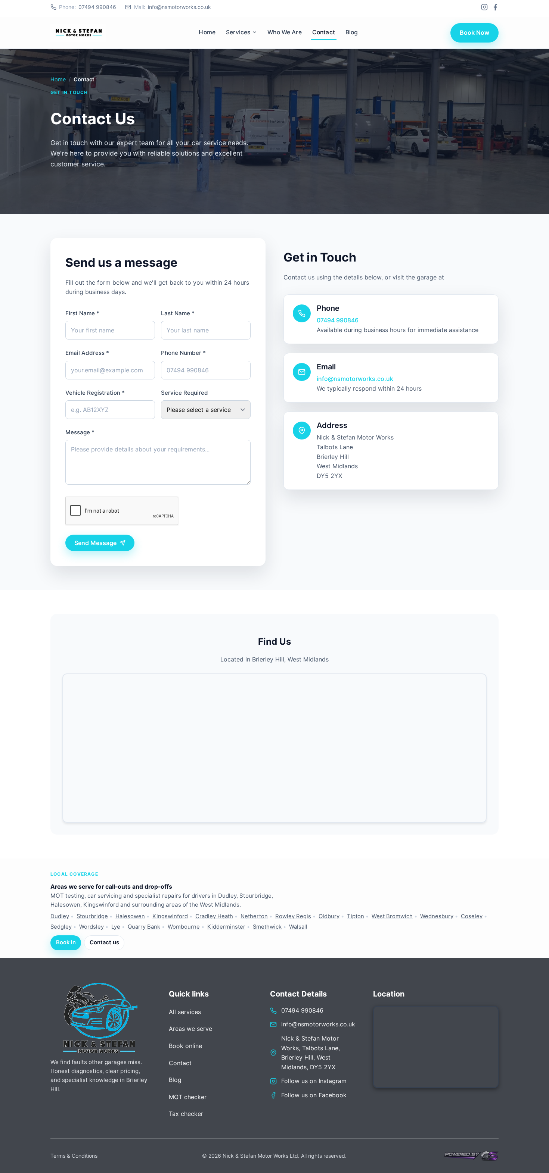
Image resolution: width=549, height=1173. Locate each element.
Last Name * (178, 313)
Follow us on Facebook (314, 1095)
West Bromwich (392, 916)
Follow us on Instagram (314, 1081)
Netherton (254, 916)
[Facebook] (495, 7)
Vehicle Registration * (95, 392)
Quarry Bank (144, 926)
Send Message (95, 543)
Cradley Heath (214, 916)
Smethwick (267, 926)
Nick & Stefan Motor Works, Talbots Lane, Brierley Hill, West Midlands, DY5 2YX (310, 1053)
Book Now (474, 32)
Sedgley (61, 926)
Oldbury (329, 916)
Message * (79, 432)
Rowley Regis (293, 916)
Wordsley (91, 926)
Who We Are (284, 32)
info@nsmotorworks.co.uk (172, 7)
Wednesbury (436, 916)
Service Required (184, 392)
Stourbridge (92, 916)
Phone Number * (183, 352)
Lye (115, 926)
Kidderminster (226, 926)
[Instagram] (484, 7)
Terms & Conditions (73, 1155)
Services (238, 32)
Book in (66, 942)
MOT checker (188, 1097)
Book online (185, 1046)
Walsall (298, 926)
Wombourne (184, 926)
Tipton (355, 916)
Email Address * (87, 352)
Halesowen (130, 916)
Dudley (59, 916)
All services (185, 1012)
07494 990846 (87, 7)
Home (207, 32)
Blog (351, 32)
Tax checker (186, 1113)
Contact (323, 32)
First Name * (82, 313)
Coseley (472, 916)
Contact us (104, 942)
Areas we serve (190, 1028)
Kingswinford (170, 916)
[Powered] (471, 1156)
